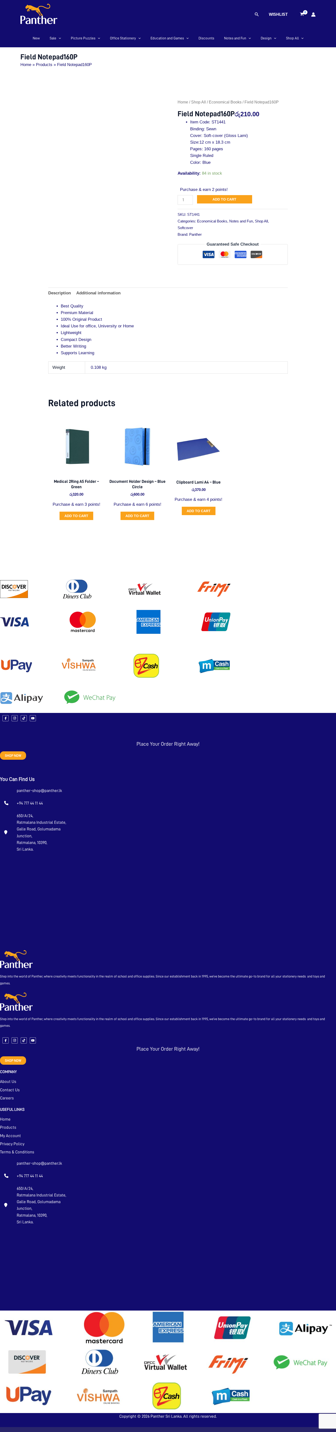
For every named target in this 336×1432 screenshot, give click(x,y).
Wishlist (278, 14)
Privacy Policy (12, 1144)
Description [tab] (59, 293)
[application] (58, 38)
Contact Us (10, 1090)
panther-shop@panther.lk (39, 791)
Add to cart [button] (76, 516)
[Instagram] (15, 718)
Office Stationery (123, 38)
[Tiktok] (24, 718)
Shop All (292, 38)
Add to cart (224, 199)
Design (266, 38)
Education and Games (167, 38)
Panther (195, 234)
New (36, 38)
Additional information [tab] (98, 293)
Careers (7, 1098)
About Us (8, 1081)
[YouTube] (33, 718)
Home (183, 102)
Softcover (185, 228)
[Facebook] (5, 718)
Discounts (206, 38)
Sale (53, 38)
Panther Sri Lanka (166, 1416)
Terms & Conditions (17, 1152)
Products (8, 1127)
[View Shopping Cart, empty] (302, 14)
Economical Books (225, 102)
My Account (10, 1136)
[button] (257, 14)
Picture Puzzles (83, 38)
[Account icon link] (313, 14)
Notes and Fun (235, 38)
